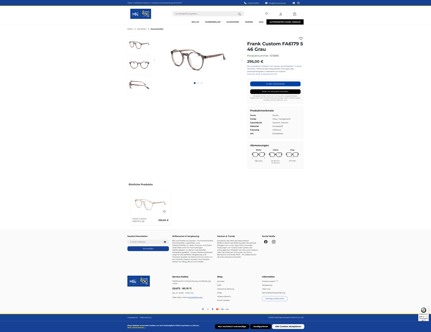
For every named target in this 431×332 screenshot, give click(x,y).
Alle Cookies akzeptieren (288, 326)
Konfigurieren (260, 326)
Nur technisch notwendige (232, 326)
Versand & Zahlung (225, 289)
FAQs (219, 293)
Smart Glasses (223, 300)
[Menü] (427, 307)
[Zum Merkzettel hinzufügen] (301, 38)
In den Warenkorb (275, 84)
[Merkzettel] (266, 13)
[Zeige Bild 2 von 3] (198, 83)
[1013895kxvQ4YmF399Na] (198, 60)
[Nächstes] (242, 60)
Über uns (266, 289)
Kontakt (220, 281)
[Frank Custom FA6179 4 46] (150, 204)
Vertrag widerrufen (274, 298)
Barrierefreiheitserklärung (273, 293)
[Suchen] (239, 13)
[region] (185, 65)
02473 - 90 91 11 (181, 288)
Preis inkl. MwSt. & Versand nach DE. (262, 74)
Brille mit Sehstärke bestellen (275, 91)
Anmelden (148, 248)
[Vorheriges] (154, 60)
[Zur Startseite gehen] (141, 14)
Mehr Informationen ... (136, 327)
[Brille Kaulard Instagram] (298, 3)
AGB (219, 285)
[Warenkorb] (294, 14)
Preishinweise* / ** (270, 281)
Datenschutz (146, 317)
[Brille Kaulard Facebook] (294, 3)
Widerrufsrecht (224, 296)
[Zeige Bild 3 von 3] (202, 83)
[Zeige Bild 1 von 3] (195, 83)
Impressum (132, 317)
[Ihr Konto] (281, 14)
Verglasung (267, 285)
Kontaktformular (195, 297)
